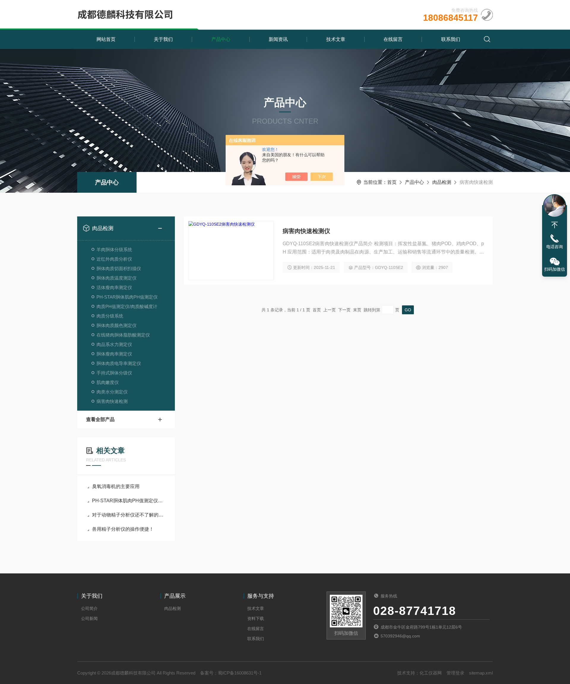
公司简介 (89, 608)
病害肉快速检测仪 (306, 231)
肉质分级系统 (109, 315)
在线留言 (393, 39)
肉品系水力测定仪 (114, 344)
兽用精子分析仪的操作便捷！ (123, 529)
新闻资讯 (278, 39)
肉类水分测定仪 (112, 391)
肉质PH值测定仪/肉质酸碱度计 (126, 306)
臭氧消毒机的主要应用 (116, 486)
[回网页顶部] (554, 225)
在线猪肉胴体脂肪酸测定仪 (123, 334)
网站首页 (105, 39)
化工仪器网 (430, 672)
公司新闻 (89, 618)
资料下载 (255, 618)
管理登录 (455, 672)
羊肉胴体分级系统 (114, 249)
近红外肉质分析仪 (114, 259)
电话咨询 (554, 246)
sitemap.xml (481, 672)
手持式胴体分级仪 (114, 372)
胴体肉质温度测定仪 (116, 277)
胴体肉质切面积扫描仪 (118, 268)
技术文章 (335, 39)
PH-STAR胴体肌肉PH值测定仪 (127, 296)
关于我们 (163, 39)
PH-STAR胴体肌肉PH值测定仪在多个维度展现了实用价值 (129, 500)
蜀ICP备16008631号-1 (240, 672)
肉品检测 (441, 182)
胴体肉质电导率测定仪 (118, 363)
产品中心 (220, 39)
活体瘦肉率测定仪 (114, 287)
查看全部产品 (100, 419)
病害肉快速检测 (112, 401)
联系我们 (450, 39)
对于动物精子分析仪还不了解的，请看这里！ (129, 514)
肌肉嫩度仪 (107, 382)
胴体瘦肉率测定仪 (114, 353)
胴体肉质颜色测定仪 (116, 325)
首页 (392, 182)
